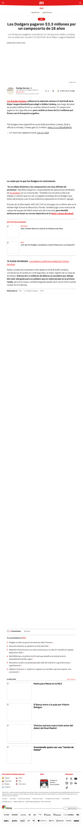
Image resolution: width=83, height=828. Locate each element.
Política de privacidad (24, 798)
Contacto (4, 798)
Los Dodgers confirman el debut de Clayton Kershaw (38, 263)
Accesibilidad (65, 798)
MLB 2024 (24, 226)
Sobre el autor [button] (20, 92)
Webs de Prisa (72, 808)
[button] (47, 91)
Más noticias (71, 679)
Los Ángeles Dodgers (31, 291)
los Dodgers (15, 192)
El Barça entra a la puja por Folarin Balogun (51, 706)
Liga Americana (47, 12)
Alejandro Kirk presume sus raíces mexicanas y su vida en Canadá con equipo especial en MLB (41, 651)
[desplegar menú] (3, 2)
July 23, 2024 (43, 132)
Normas (27, 631)
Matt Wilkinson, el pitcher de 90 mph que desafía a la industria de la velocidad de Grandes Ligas (37, 657)
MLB (41, 8)
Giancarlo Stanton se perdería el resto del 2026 (28, 646)
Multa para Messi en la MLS (48, 683)
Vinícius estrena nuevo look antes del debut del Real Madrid (53, 727)
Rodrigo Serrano (23, 88)
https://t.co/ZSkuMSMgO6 (60, 127)
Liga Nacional (35, 12)
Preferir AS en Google (67, 91)
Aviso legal (13, 798)
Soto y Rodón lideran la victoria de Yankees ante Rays (42, 229)
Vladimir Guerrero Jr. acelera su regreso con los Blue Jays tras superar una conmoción (40, 670)
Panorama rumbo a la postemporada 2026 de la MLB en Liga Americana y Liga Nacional (39, 664)
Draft (42, 291)
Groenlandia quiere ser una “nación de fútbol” (54, 748)
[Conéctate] (80, 3)
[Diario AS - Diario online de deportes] (41, 3)
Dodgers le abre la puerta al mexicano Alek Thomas (30, 642)
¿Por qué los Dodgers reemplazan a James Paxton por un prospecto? (48, 245)
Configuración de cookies (52, 798)
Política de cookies (37, 798)
